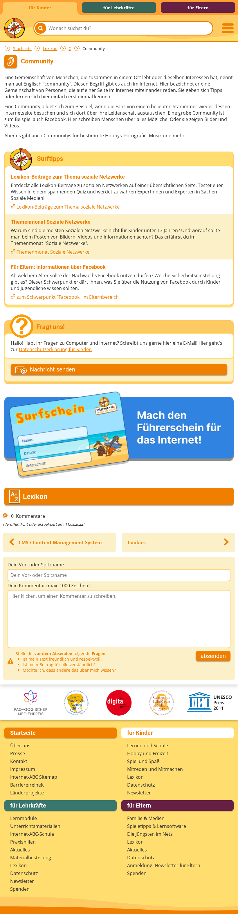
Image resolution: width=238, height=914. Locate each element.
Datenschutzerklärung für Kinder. (55, 349)
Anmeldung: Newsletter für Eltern (163, 865)
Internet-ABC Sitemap (33, 777)
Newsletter (139, 792)
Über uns (20, 745)
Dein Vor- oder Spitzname (36, 564)
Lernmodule (23, 818)
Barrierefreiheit (27, 785)
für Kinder (40, 7)
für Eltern (198, 7)
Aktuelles (20, 850)
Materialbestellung (30, 857)
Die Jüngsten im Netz (149, 834)
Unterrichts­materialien (35, 826)
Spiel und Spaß (143, 761)
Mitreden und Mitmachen (155, 769)
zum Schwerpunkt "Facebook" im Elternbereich (68, 297)
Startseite (22, 48)
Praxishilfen (23, 842)
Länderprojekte (27, 792)
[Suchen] (40, 28)
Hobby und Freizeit (147, 753)
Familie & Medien (146, 818)
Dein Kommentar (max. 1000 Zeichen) (49, 585)
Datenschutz (141, 785)
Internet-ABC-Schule (32, 834)
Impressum (22, 769)
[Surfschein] (119, 436)
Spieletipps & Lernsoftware (156, 826)
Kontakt (18, 761)
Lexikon (50, 48)
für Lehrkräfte (119, 7)
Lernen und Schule (147, 745)
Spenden (20, 889)
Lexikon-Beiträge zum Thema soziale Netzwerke (68, 207)
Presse (17, 753)
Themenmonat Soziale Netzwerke (53, 252)
